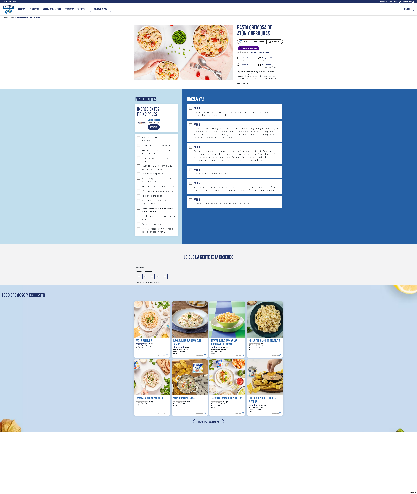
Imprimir (261, 41)
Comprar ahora (100, 9)
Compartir (276, 41)
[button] (242, 83)
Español (382, 1)
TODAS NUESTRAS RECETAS (208, 421)
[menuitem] (21, 9)
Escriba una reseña (261, 52)
